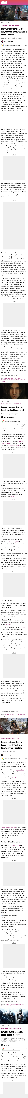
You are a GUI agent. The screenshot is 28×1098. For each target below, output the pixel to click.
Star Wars (7, 378)
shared (8, 624)
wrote (12, 497)
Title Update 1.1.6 (14, 845)
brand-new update (13, 542)
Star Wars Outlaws (16, 378)
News (7, 401)
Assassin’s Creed (14, 445)
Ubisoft (3, 381)
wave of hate (20, 770)
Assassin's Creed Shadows (17, 380)
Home (2, 22)
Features (8, 22)
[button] (26, 45)
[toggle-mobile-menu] (26, 2)
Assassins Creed (5, 380)
